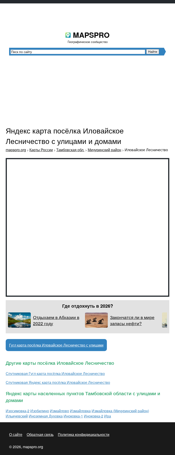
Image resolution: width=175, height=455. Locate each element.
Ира (107, 416)
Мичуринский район (104, 149)
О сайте (15, 434)
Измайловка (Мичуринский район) (120, 410)
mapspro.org (16, 149)
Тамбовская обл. (70, 149)
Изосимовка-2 (17, 410)
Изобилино (39, 410)
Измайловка (80, 410)
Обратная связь (40, 434)
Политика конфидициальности (83, 434)
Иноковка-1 (73, 416)
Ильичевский (17, 416)
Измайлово (59, 410)
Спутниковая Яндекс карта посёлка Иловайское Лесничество (58, 382)
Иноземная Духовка (46, 416)
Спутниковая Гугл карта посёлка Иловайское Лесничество (55, 373)
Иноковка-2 (93, 416)
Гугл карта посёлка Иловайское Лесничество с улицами (56, 345)
